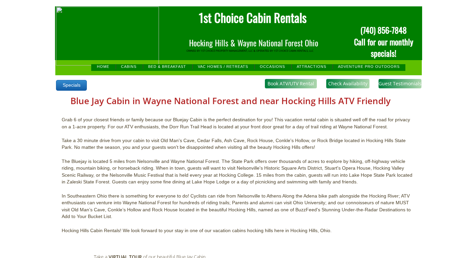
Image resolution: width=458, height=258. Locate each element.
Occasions (272, 66)
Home (103, 66)
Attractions (311, 66)
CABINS (128, 66)
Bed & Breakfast (167, 66)
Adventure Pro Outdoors (369, 66)
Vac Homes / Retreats (223, 66)
